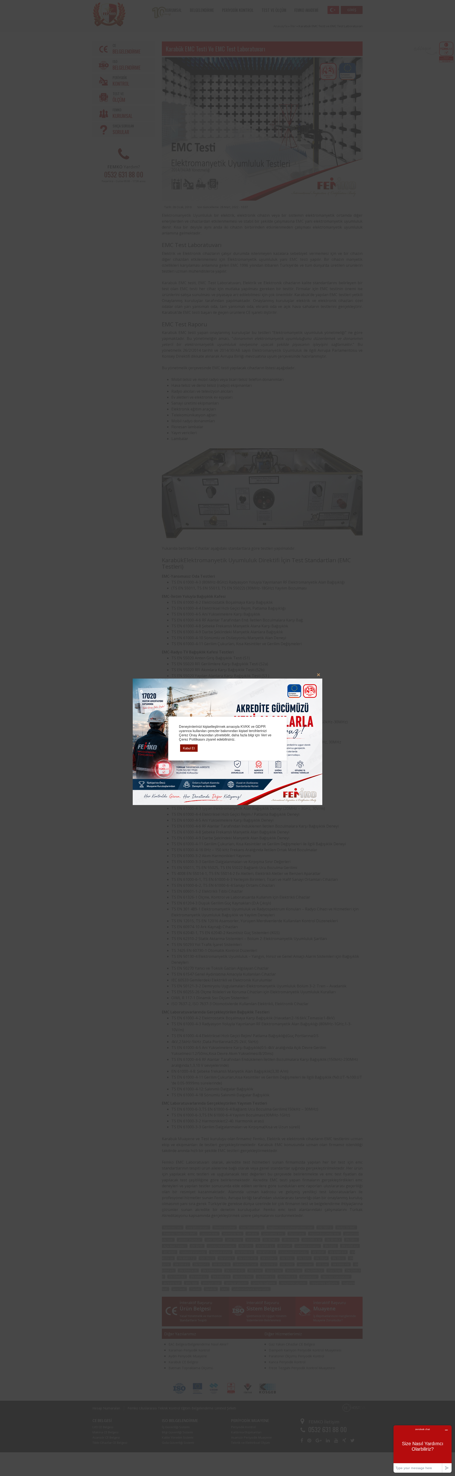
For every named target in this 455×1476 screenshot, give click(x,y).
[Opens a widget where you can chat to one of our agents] (422, 1448)
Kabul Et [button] (189, 748)
